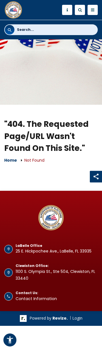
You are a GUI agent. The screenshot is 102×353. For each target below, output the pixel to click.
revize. (60, 318)
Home (10, 160)
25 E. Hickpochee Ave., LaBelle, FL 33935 (54, 251)
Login (77, 318)
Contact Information (36, 298)
